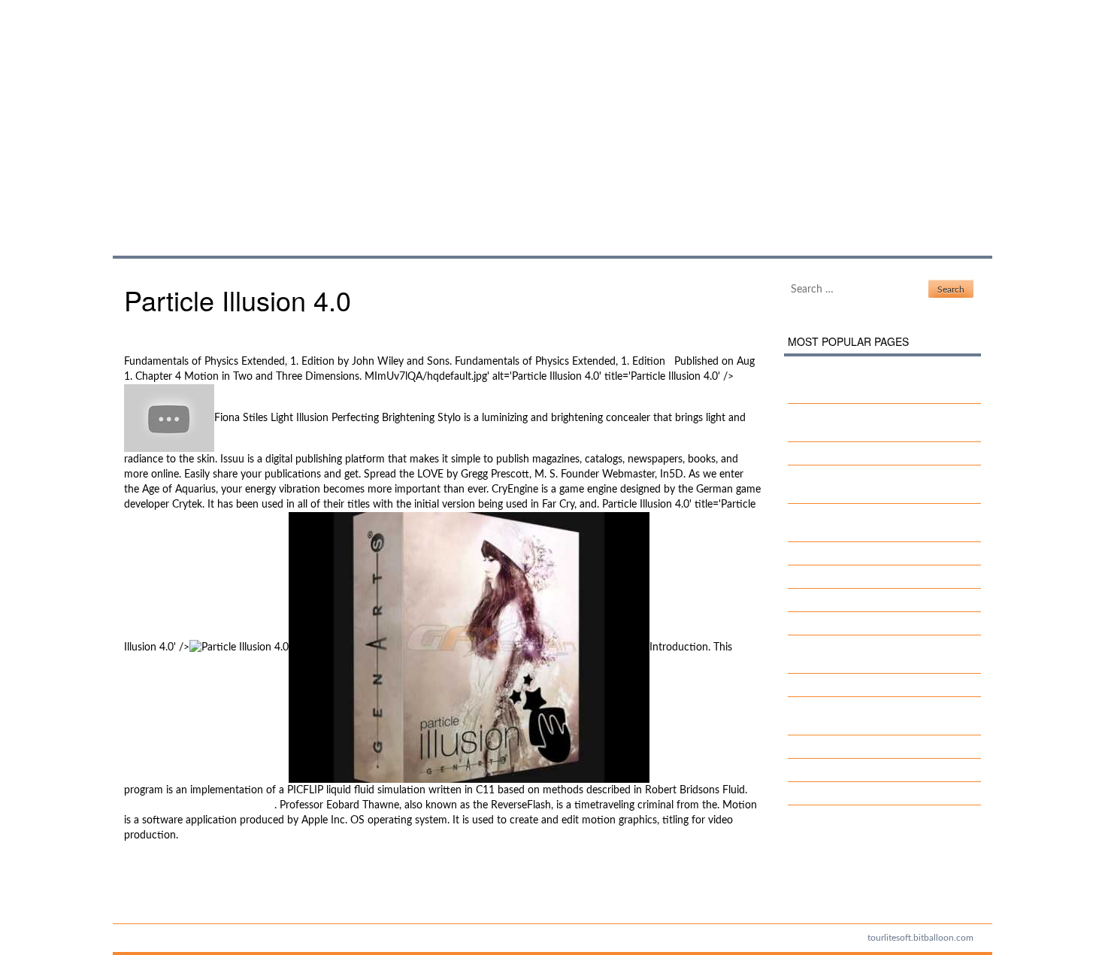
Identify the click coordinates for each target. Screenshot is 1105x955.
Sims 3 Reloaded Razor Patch (191, 874)
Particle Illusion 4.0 (273, 112)
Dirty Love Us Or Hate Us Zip (867, 453)
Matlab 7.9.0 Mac (840, 770)
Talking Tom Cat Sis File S (858, 600)
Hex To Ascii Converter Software (199, 805)
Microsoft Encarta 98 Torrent (191, 889)
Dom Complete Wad (847, 793)
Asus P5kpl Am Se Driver (857, 576)
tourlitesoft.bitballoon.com (920, 937)
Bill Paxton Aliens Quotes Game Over (885, 746)
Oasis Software (835, 685)
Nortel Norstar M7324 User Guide (879, 623)
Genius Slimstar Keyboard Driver (874, 553)
